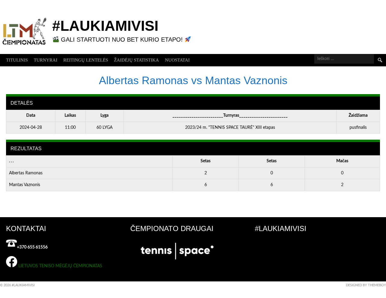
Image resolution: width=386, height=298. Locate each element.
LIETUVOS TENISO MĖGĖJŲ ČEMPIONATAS (60, 266)
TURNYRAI (45, 60)
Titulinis (17, 60)
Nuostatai (177, 60)
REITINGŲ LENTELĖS (85, 60)
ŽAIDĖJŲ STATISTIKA (136, 60)
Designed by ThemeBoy (366, 285)
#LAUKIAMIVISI (105, 26)
